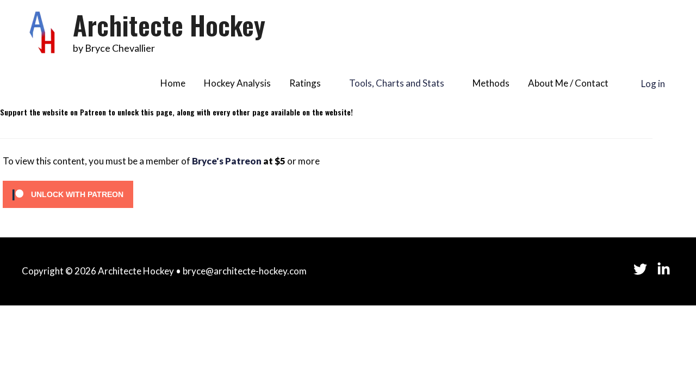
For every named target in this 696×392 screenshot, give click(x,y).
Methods (491, 83)
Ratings (305, 83)
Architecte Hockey (169, 24)
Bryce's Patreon (227, 161)
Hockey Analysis (237, 83)
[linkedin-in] (666, 269)
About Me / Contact (568, 83)
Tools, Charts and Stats (396, 83)
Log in (653, 83)
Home (172, 83)
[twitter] (645, 269)
